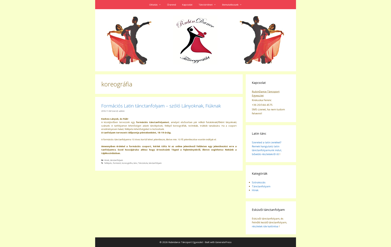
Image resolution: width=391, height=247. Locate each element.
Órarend (171, 4)
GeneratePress (223, 242)
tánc (135, 163)
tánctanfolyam (116, 160)
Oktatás (153, 4)
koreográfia (127, 163)
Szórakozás (258, 182)
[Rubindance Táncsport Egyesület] (195, 40)
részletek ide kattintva (265, 226)
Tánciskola (143, 163)
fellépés (108, 163)
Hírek (255, 190)
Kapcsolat (187, 4)
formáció (117, 163)
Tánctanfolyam (261, 186)
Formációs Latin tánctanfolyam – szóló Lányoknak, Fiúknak (161, 106)
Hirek (106, 160)
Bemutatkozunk (230, 4)
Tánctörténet (206, 4)
